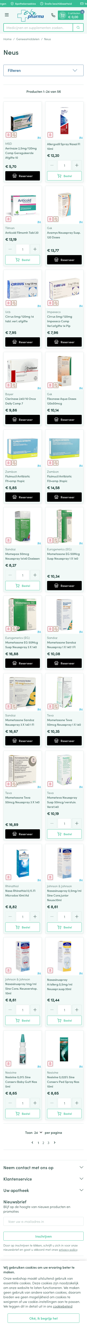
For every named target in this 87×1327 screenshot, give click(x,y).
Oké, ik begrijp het (43, 1318)
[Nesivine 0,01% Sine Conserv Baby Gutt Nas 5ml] (23, 1049)
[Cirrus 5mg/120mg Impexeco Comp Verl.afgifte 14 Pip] (64, 289)
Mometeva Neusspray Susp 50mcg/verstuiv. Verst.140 (62, 802)
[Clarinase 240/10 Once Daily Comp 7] (23, 371)
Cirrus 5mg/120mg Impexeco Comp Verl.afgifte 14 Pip (59, 321)
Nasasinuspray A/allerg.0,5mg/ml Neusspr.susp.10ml (59, 984)
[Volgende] (54, 1142)
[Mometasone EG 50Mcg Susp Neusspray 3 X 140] (23, 615)
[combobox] (38, 27)
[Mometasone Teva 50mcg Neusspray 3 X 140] (23, 770)
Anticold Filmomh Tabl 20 (21, 232)
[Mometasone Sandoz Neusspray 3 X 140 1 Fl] (23, 692)
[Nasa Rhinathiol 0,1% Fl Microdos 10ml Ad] (23, 863)
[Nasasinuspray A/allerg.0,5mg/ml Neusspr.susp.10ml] (64, 956)
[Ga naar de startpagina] (30, 15)
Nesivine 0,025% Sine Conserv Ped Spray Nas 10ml (63, 1081)
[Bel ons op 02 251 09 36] (53, 15)
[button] (43, 70)
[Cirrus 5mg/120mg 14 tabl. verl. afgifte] (23, 289)
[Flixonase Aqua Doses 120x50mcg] (64, 371)
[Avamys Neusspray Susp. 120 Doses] (64, 205)
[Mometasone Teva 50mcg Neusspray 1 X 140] (64, 692)
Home (7, 39)
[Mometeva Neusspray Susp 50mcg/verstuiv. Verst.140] (64, 770)
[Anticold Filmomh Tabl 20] (23, 205)
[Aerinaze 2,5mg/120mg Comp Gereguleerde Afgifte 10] (23, 121)
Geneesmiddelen (27, 39)
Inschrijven (43, 1236)
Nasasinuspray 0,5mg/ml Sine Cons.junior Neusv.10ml (64, 895)
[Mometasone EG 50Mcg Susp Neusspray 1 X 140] (64, 526)
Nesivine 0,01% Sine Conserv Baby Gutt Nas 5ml (21, 1081)
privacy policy (68, 1249)
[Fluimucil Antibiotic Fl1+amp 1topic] (23, 449)
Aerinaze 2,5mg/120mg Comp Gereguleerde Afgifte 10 (21, 153)
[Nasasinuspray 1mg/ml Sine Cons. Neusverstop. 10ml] (23, 956)
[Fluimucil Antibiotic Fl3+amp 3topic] (64, 449)
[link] (33, 1142)
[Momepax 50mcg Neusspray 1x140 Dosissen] (23, 526)
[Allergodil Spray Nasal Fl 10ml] (64, 121)
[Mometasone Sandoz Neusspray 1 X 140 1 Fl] (64, 615)
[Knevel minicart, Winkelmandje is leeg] (62, 15)
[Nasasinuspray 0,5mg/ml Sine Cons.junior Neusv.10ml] (64, 863)
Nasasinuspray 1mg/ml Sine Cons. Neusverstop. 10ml (21, 988)
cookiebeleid (62, 1306)
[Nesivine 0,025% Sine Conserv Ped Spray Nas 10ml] (64, 1049)
